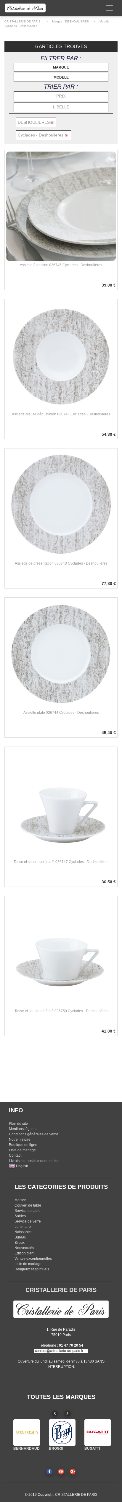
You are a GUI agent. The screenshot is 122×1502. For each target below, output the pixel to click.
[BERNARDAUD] (26, 1433)
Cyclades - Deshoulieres (20, 25)
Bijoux (20, 1243)
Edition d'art (24, 1253)
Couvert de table (28, 1205)
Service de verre (28, 1221)
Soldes (20, 1216)
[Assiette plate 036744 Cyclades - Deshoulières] (61, 653)
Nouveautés (24, 1248)
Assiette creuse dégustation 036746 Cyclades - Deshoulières (61, 414)
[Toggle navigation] (109, 8)
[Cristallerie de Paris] (61, 1309)
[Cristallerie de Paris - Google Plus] (73, 1472)
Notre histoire (19, 1139)
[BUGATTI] (98, 1433)
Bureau (20, 1237)
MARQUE (61, 67)
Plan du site (18, 1123)
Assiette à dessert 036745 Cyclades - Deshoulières (61, 265)
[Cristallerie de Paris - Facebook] (49, 1472)
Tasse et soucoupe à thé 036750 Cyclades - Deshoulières (61, 1011)
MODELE (61, 77)
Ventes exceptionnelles (33, 1258)
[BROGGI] (62, 1433)
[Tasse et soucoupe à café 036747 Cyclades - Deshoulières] (61, 803)
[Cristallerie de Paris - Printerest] (61, 1472)
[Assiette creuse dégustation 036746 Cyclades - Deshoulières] (61, 355)
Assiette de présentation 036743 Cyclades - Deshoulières (61, 563)
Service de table (28, 1211)
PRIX (61, 96)
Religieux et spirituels (32, 1269)
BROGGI (56, 1448)
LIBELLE (61, 107)
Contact (15, 1155)
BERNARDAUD (26, 1448)
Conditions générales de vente (33, 1134)
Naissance (23, 1232)
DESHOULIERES (77, 21)
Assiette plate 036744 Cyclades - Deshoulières (61, 713)
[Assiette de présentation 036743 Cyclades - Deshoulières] (61, 504)
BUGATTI (92, 1448)
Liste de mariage (22, 1150)
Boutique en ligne (23, 1145)
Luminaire (23, 1227)
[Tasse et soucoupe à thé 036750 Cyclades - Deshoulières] (61, 952)
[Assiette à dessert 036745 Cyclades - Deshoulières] (61, 206)
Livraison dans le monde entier (34, 1161)
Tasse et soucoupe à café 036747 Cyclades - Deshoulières (61, 862)
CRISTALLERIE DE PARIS (22, 21)
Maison (20, 1200)
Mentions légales (22, 1129)
